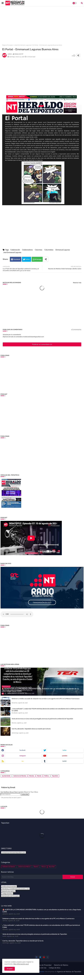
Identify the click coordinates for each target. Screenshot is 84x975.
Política (46, 776)
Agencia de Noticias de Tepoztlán (69, 971)
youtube (64, 755)
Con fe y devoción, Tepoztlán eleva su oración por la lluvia (31, 729)
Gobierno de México (24, 866)
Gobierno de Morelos (19, 776)
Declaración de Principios (10, 896)
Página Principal (7, 45)
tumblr (64, 761)
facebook (22, 750)
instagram (22, 755)
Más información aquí (21, 964)
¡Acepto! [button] (10, 969)
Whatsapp (38, 259)
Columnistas (48, 250)
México (43, 866)
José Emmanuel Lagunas (22, 45)
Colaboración (15, 250)
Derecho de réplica (8, 891)
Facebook (17, 259)
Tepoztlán (55, 776)
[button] (82, 3)
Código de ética (7, 893)
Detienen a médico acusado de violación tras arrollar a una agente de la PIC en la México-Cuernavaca (45, 698)
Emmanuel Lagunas (63, 250)
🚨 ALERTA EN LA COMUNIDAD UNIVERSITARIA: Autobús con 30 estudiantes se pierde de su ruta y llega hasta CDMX (41, 911)
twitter (64, 750)
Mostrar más (77, 282)
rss (22, 761)
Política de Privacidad (43, 965)
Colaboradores (27, 250)
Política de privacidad (9, 886)
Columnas (38, 250)
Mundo (39, 776)
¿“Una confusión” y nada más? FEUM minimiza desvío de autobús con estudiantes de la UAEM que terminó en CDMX (47, 709)
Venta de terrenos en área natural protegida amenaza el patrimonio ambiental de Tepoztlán (42, 719)
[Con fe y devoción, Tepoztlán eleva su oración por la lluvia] (5, 731)
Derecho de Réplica (61, 965)
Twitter (27, 259)
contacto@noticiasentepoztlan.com (13, 852)
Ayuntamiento (6, 776)
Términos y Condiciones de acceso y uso (15, 889)
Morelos (31, 776)
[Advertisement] (42, 24)
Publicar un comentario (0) (42, 344)
